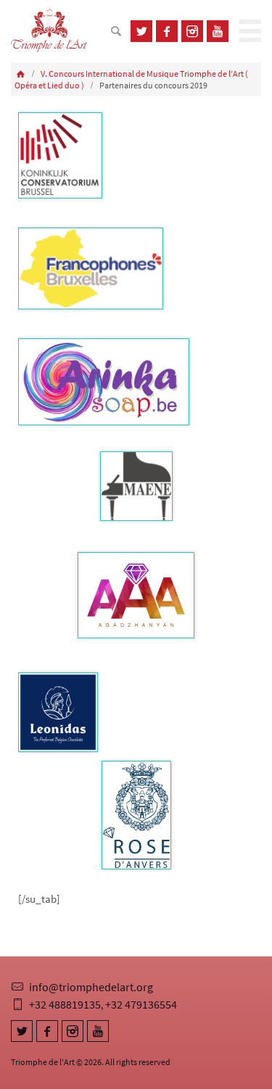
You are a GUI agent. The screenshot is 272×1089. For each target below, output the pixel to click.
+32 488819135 (65, 1004)
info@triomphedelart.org (91, 987)
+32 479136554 (141, 1004)
